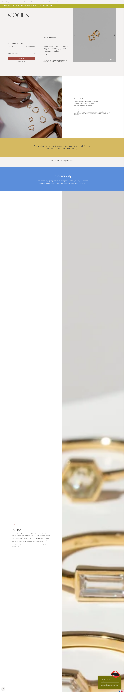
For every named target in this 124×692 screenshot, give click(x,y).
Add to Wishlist (21, 61)
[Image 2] (111, 59)
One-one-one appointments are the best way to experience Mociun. (25, 5)
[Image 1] (110, 59)
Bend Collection (49, 38)
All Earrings (11, 41)
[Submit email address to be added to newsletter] (118, 681)
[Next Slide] (114, 35)
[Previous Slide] (74, 35)
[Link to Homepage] (21, 15)
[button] (3, 2)
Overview (16, 530)
